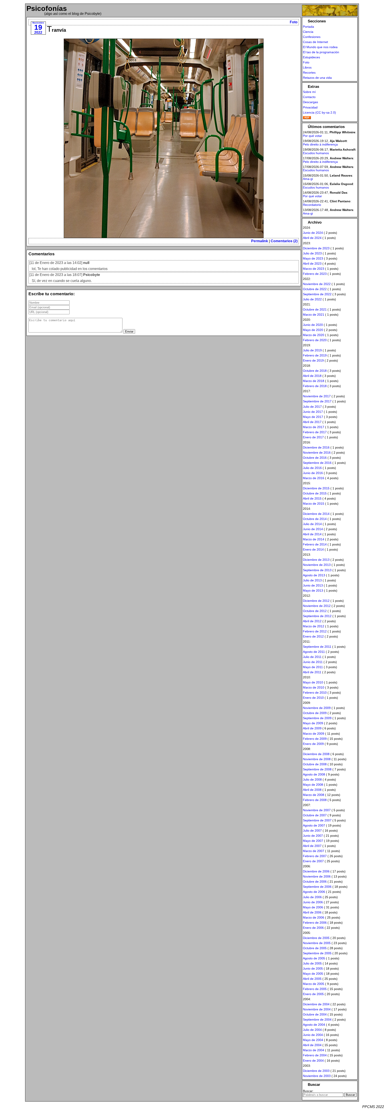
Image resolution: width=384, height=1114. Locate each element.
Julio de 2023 (312, 253)
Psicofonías (46, 8)
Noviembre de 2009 (317, 708)
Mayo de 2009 (313, 723)
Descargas (310, 102)
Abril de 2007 (312, 846)
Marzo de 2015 (313, 503)
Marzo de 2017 (313, 427)
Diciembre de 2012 (316, 600)
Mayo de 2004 (313, 1040)
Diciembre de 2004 (316, 1004)
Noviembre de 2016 (317, 452)
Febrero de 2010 (315, 692)
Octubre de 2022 (315, 289)
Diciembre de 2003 (316, 1071)
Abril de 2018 (312, 376)
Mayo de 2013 (313, 590)
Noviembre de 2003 (317, 1076)
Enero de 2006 (313, 927)
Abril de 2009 (312, 728)
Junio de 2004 (313, 1035)
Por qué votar (312, 136)
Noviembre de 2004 (317, 1009)
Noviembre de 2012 (317, 606)
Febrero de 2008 (315, 800)
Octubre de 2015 (315, 493)
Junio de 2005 (313, 968)
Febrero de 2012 (315, 631)
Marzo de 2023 (313, 268)
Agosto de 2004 (314, 1024)
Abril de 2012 (312, 621)
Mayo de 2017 (313, 417)
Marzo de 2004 (313, 1050)
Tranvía (56, 30)
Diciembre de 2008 (316, 754)
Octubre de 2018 (315, 370)
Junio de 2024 (313, 232)
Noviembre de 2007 (317, 810)
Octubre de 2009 (315, 713)
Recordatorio (312, 205)
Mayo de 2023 (313, 258)
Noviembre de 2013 (317, 565)
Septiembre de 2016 (317, 462)
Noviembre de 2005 (317, 943)
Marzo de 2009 (313, 733)
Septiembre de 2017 (317, 401)
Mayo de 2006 (313, 907)
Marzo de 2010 (313, 687)
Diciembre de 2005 (316, 938)
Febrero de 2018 (315, 386)
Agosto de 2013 (314, 575)
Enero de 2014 (313, 549)
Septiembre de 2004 (317, 1019)
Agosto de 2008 (314, 774)
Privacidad (310, 107)
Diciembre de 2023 (316, 248)
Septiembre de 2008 (317, 769)
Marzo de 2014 (313, 539)
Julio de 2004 (312, 1029)
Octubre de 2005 (315, 948)
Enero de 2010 (313, 697)
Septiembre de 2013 (317, 570)
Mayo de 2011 (313, 667)
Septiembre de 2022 (317, 294)
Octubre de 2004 (315, 1014)
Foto (294, 22)
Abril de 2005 (312, 978)
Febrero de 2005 (315, 989)
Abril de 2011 (312, 672)
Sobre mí (309, 92)
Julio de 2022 (312, 299)
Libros (307, 67)
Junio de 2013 (313, 585)
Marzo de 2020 (313, 335)
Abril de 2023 (312, 263)
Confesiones (311, 37)
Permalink (259, 241)
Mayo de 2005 (313, 973)
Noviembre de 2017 (317, 396)
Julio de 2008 (312, 779)
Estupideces (311, 57)
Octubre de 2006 (315, 881)
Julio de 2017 (312, 406)
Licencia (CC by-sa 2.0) (319, 112)
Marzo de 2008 (313, 795)
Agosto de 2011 (314, 651)
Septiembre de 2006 (317, 886)
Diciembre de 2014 (316, 514)
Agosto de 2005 (314, 958)
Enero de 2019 (313, 360)
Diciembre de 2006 (316, 871)
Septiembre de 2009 (317, 718)
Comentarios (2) (284, 241)
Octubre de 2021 (315, 309)
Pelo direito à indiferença (320, 144)
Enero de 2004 (313, 1060)
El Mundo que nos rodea (320, 47)
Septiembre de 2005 (317, 953)
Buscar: (308, 1091)
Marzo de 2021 (313, 314)
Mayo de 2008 (313, 784)
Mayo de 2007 (313, 840)
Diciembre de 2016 (316, 447)
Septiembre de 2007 (317, 820)
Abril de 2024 (312, 238)
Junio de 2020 (313, 325)
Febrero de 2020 (315, 340)
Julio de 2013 (312, 580)
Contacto (309, 97)
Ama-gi (308, 179)
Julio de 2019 (312, 350)
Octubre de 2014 (315, 519)
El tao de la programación (321, 52)
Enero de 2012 (313, 636)
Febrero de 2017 (315, 432)
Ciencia (308, 31)
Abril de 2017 (312, 422)
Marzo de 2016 (313, 478)
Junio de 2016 (313, 473)
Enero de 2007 (313, 861)
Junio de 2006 (313, 902)
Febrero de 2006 (315, 922)
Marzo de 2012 (313, 626)
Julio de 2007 (312, 830)
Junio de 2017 (313, 411)
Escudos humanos (316, 153)
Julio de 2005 (312, 963)
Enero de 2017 (313, 437)
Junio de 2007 (313, 835)
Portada (308, 26)
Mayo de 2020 (313, 330)
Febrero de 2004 (315, 1055)
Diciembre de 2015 (316, 488)
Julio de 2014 (312, 524)
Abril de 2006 (312, 912)
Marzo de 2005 (313, 984)
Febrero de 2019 (315, 355)
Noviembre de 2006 (317, 876)
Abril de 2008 (312, 789)
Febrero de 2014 (315, 544)
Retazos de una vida (317, 77)
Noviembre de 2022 (317, 284)
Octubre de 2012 (315, 611)
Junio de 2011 (313, 662)
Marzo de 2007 (313, 851)
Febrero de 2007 (315, 856)
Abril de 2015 (312, 498)
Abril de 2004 (312, 1045)
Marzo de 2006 (313, 917)
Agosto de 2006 (314, 892)
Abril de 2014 (312, 534)
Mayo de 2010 (313, 682)
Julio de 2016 (312, 468)
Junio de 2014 (313, 529)
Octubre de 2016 (315, 457)
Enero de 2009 (313, 744)
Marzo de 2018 (313, 381)
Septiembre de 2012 (317, 616)
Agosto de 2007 (314, 825)
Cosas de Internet (315, 42)
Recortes (309, 72)
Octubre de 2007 (315, 815)
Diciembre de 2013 (316, 559)
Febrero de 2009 (315, 738)
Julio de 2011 (312, 657)
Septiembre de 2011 (317, 646)
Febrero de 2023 (315, 274)
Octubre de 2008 (315, 764)
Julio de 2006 (312, 897)
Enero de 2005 (313, 994)
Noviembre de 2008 (317, 759)
